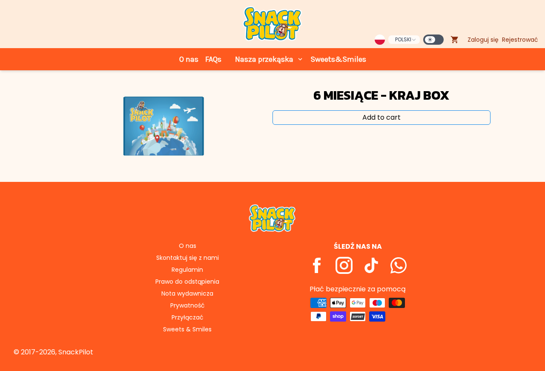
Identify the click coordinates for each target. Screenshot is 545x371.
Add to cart (381, 117)
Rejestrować (520, 39)
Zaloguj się (483, 39)
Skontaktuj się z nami (187, 257)
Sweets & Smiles (187, 329)
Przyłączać (188, 317)
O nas (188, 59)
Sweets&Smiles (338, 59)
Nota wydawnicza (187, 293)
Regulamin (187, 269)
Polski (403, 39)
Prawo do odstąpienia (187, 281)
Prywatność (187, 305)
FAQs (213, 59)
